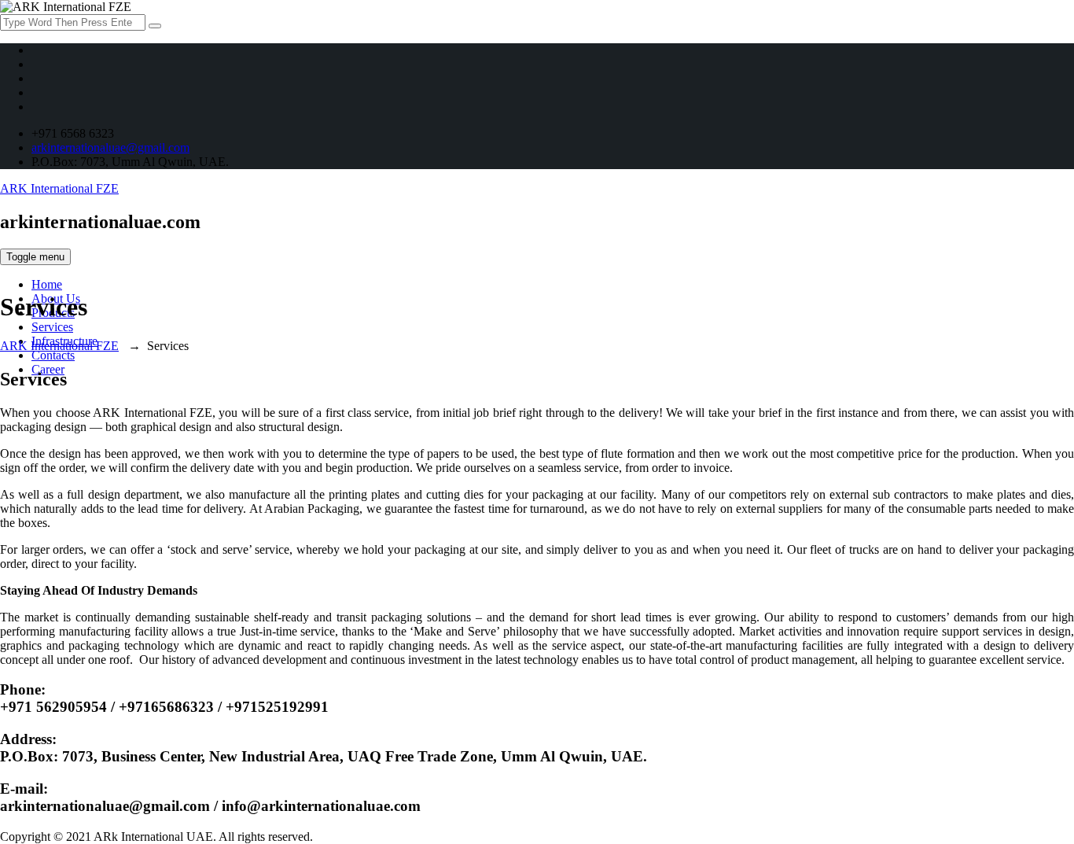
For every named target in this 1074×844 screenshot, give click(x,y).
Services (52, 327)
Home (46, 284)
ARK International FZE (59, 188)
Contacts (53, 355)
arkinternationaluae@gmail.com (110, 147)
